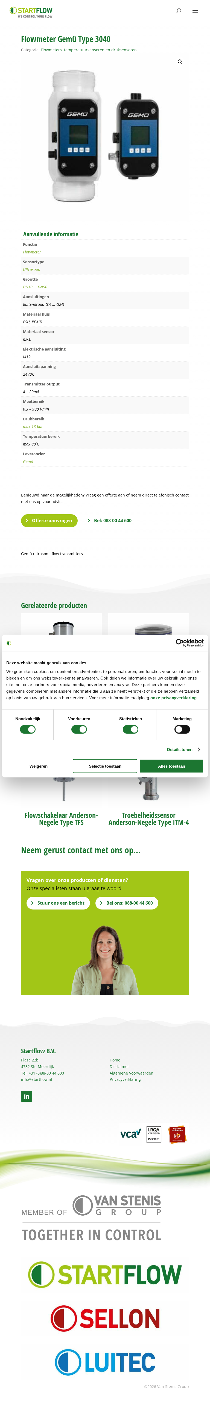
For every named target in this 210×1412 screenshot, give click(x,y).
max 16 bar (33, 426)
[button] (180, 62)
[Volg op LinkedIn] (26, 1096)
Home (115, 1060)
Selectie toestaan (105, 766)
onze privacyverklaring (173, 697)
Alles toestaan (171, 766)
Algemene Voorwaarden (131, 1073)
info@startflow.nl (36, 1079)
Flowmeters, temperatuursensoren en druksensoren (89, 49)
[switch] (79, 729)
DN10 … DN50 (35, 286)
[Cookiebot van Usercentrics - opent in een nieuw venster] (180, 643)
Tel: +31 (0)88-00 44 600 (42, 1073)
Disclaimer (119, 1066)
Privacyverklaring (125, 1079)
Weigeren (39, 766)
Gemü (28, 461)
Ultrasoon (31, 269)
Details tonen (179, 749)
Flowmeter (32, 252)
